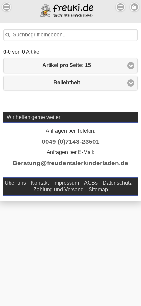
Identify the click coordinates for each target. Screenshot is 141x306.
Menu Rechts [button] (134, 7)
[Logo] (66, 15)
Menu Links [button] (6, 7)
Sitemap (98, 189)
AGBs (91, 183)
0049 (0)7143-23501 (71, 141)
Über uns (15, 183)
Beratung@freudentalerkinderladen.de (70, 163)
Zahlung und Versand (58, 189)
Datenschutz (117, 183)
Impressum (66, 183)
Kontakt (40, 183)
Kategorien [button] (120, 7)
